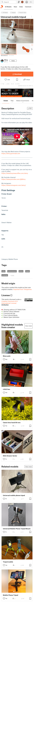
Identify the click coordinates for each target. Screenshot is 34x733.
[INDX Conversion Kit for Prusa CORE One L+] (17, 93)
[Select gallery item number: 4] (18, 352)
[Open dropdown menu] (31, 17)
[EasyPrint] (18, 2)
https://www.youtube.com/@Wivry (13, 179)
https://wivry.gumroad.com (10, 153)
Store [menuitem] (15, 7)
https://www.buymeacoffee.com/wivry (14, 173)
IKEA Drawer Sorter (10, 456)
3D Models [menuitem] (8, 7)
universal (4, 275)
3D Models (5, 12)
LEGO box (6, 389)
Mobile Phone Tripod (10, 595)
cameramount (12, 271)
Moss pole (6, 356)
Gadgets (14, 12)
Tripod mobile (8, 562)
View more (28, 326)
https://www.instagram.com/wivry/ (13, 185)
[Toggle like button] (4, 359)
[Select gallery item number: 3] (17, 385)
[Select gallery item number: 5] (19, 352)
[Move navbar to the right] (32, 6)
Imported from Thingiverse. (22, 289)
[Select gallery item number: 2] (15, 352)
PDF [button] (30, 108)
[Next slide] (31, 49)
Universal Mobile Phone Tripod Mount (16, 529)
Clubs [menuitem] (21, 7)
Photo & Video (22, 12)
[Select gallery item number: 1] (14, 352)
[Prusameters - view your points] (22, 2)
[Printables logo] (2, 6)
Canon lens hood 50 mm (11, 422)
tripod (27, 271)
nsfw (3, 271)
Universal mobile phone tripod (14, 495)
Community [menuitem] (28, 7)
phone (21, 271)
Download (18, 74)
